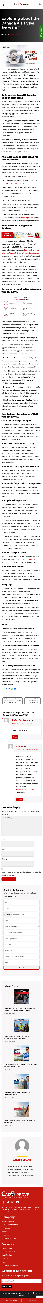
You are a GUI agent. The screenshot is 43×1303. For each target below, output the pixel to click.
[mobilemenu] (3, 5)
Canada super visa (26, 218)
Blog (3, 1262)
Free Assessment (8, 1221)
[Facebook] (3, 1203)
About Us (5, 1258)
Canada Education (8, 1252)
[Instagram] (12, 1203)
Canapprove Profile (9, 1238)
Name (4, 839)
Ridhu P (20, 746)
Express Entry (14, 253)
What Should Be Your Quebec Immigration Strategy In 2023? (33, 700)
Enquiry (4, 1231)
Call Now (32, 1300)
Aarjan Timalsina (20, 720)
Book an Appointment (10, 1225)
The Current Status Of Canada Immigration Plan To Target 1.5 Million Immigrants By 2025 (12, 700)
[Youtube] (17, 1203)
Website (4, 859)
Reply (15, 737)
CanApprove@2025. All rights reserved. (18, 1293)
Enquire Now (11, 1300)
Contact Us (6, 1228)
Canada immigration (27, 559)
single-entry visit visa (11, 183)
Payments (5, 1235)
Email (4, 849)
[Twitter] (8, 1203)
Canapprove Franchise (10, 1265)
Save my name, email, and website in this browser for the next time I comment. (21, 873)
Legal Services (7, 1255)
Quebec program (32, 253)
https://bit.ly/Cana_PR (25, 790)
